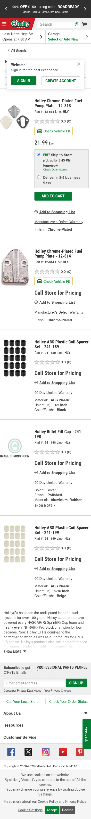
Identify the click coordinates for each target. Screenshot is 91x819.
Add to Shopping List (57, 211)
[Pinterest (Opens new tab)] (80, 751)
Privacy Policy (75, 801)
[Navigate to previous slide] (6, 9)
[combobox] (58, 24)
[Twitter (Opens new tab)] (28, 751)
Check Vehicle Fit (56, 131)
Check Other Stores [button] (55, 169)
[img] (78, 64)
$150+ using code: (45, 9)
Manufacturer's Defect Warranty (58, 221)
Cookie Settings (30, 810)
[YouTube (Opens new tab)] (63, 751)
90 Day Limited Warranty (53, 392)
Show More (43, 506)
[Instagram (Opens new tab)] (46, 751)
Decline (67, 810)
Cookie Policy (48, 801)
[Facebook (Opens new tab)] (11, 751)
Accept (52, 810)
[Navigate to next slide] (85, 9)
